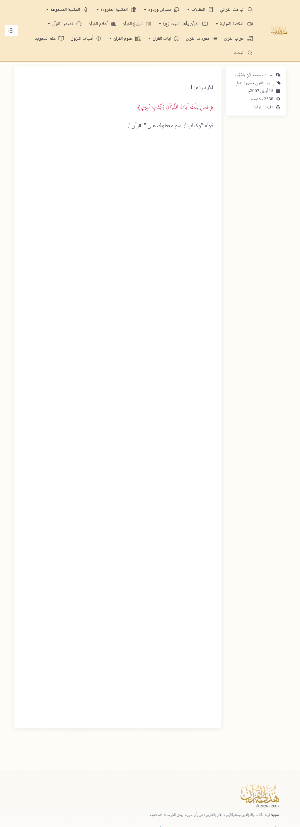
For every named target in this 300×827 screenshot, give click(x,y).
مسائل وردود (160, 10)
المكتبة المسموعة (65, 10)
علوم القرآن (123, 39)
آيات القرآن (162, 39)
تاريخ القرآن (133, 24)
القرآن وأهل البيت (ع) (182, 24)
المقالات (198, 10)
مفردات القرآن (198, 39)
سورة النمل (244, 83)
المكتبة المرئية (233, 24)
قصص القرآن (63, 24)
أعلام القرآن (98, 24)
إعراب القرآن (235, 39)
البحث (240, 53)
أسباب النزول (82, 39)
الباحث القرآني (233, 10)
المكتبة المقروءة (114, 10)
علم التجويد (46, 39)
